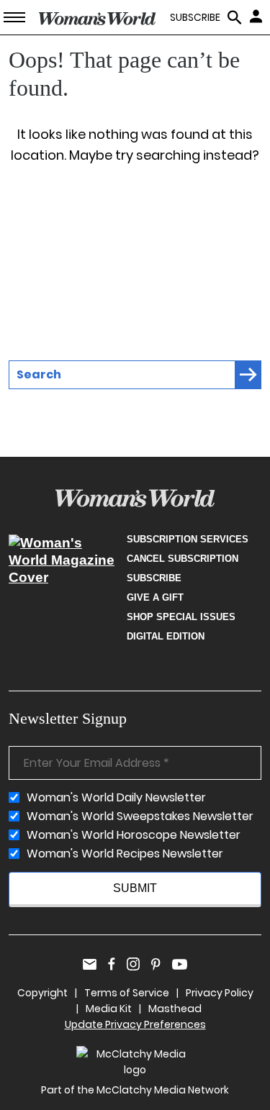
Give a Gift (155, 597)
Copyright (42, 993)
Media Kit (109, 1008)
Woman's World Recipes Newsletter (125, 854)
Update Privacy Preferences (135, 1024)
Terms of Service (126, 993)
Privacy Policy (219, 993)
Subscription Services (187, 539)
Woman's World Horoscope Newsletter (133, 835)
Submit (135, 888)
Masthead (175, 1008)
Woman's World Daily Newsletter (116, 798)
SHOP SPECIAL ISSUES (181, 616)
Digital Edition (165, 636)
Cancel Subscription (182, 558)
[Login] (257, 16)
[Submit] (248, 374)
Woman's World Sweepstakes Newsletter (140, 816)
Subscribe (154, 578)
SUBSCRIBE (195, 18)
